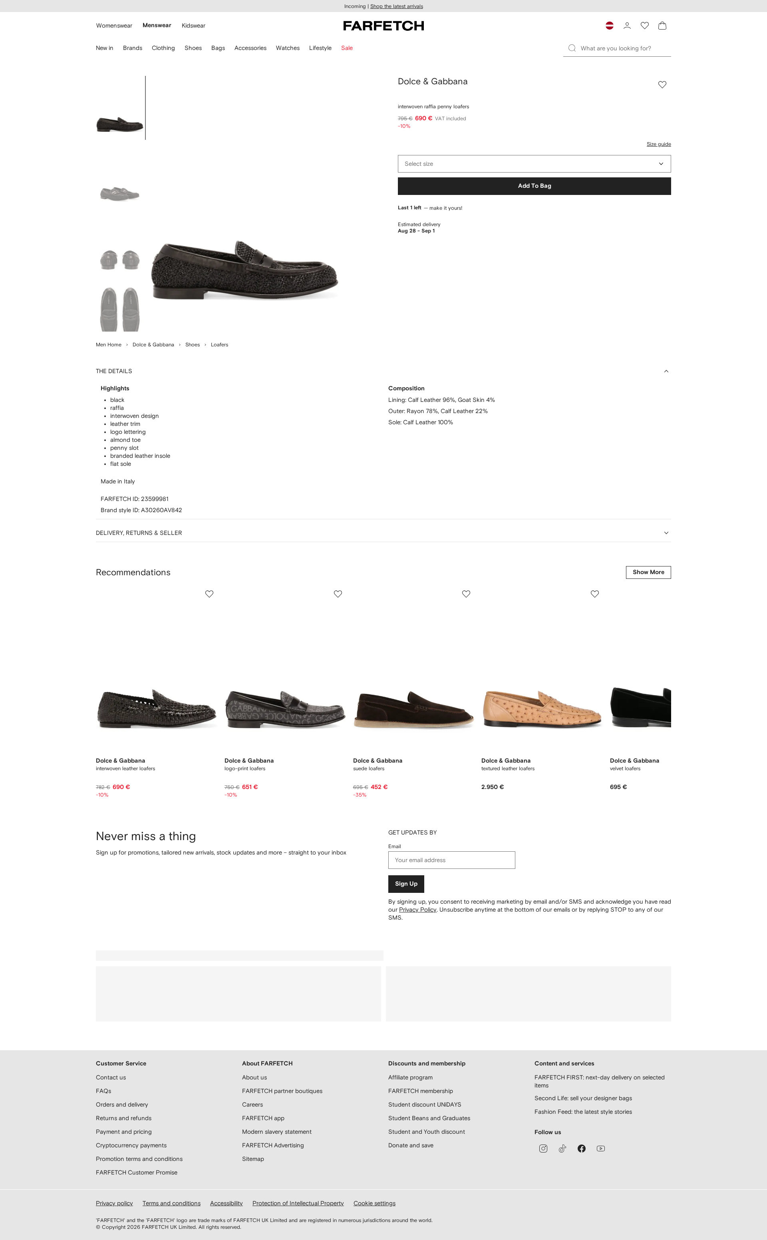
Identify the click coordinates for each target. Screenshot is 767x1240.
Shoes (192, 344)
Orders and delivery (122, 1104)
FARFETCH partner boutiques (282, 1091)
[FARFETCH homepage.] (384, 25)
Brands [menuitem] (132, 48)
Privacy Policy (418, 909)
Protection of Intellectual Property (298, 1203)
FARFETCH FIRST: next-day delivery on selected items (600, 1081)
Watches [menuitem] (288, 48)
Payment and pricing (124, 1132)
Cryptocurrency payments (131, 1145)
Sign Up (406, 884)
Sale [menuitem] (347, 48)
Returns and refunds (123, 1118)
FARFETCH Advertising (273, 1145)
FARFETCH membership (420, 1091)
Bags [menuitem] (218, 48)
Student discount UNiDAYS (424, 1104)
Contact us (111, 1077)
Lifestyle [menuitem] (320, 48)
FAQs (103, 1091)
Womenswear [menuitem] (114, 25)
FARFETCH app (263, 1118)
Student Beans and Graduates (429, 1118)
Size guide (659, 144)
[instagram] (543, 1148)
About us (254, 1077)
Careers (252, 1104)
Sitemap (253, 1159)
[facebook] (581, 1148)
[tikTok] (562, 1148)
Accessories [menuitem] (250, 48)
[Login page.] (627, 25)
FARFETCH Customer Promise (136, 1172)
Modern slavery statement (277, 1132)
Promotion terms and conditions (139, 1159)
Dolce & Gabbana (153, 344)
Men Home (108, 344)
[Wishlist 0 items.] (645, 25)
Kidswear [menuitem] (193, 25)
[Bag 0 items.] (662, 25)
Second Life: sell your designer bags (583, 1098)
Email (394, 846)
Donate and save (410, 1145)
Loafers (219, 344)
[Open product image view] (244, 204)
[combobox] (534, 164)
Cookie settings (374, 1203)
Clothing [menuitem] (163, 48)
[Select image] (120, 108)
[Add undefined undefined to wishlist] (209, 594)
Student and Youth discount (426, 1132)
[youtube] (601, 1148)
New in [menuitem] (104, 48)
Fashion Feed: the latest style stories (583, 1112)
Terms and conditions (172, 1203)
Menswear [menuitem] (157, 25)
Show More (648, 572)
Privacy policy (114, 1203)
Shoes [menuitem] (193, 48)
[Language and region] (609, 25)
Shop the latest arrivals (396, 6)
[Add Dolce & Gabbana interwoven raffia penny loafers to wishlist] (662, 84)
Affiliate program (410, 1077)
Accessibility (226, 1203)
